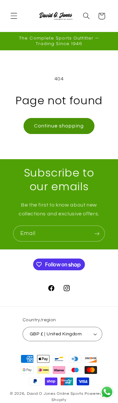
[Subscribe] (97, 234)
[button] (13, 16)
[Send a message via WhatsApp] (107, 392)
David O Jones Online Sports (55, 393)
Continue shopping (59, 125)
